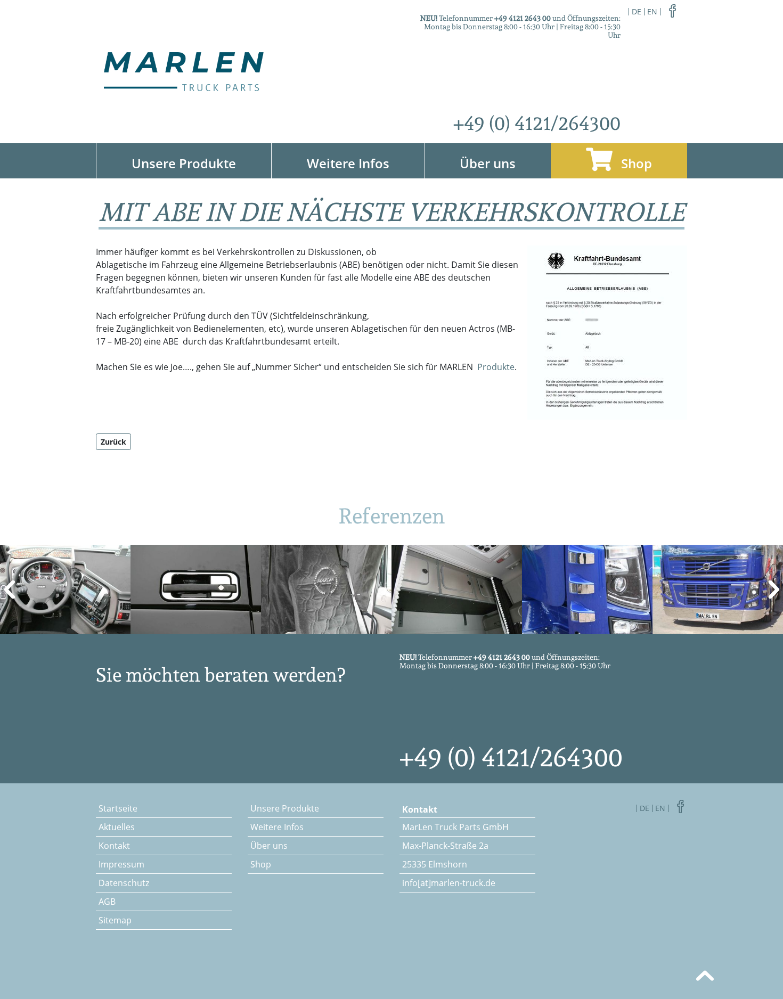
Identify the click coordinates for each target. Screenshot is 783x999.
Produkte (496, 367)
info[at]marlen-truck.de (448, 883)
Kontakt (114, 845)
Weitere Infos (348, 163)
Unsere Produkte (184, 163)
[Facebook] (672, 10)
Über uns (488, 163)
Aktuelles (117, 827)
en (652, 11)
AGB (107, 901)
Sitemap (115, 920)
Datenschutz (124, 883)
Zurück (113, 442)
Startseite (118, 808)
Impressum (121, 864)
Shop (635, 163)
